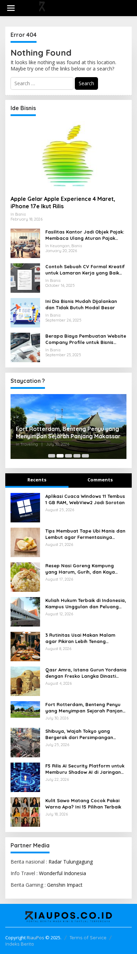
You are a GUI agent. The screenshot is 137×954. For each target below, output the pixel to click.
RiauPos (35, 937)
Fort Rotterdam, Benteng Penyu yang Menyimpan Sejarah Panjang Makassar (68, 432)
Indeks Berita (19, 944)
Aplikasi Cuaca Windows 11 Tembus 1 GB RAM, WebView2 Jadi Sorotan (85, 499)
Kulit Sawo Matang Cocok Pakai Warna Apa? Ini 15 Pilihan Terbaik (83, 804)
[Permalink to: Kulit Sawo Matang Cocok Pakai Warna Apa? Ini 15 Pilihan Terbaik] (25, 811)
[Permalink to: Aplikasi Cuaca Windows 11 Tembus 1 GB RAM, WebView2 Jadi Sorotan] (25, 507)
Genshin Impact (65, 884)
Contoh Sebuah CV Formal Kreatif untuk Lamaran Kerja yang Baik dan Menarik (85, 270)
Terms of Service (88, 937)
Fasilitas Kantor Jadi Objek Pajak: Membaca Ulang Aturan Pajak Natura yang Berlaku (84, 235)
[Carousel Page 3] (68, 456)
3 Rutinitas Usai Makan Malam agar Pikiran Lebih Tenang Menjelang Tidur (80, 638)
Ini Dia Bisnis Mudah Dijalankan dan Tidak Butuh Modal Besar (81, 304)
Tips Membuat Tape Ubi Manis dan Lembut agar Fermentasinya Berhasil (85, 534)
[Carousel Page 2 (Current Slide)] (60, 456)
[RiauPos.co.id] (70, 7)
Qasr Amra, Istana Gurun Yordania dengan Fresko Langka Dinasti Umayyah (85, 673)
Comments (100, 479)
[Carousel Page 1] (51, 456)
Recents (36, 479)
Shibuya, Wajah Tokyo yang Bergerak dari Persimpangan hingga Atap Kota (79, 734)
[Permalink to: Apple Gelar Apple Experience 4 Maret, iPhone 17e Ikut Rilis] (68, 155)
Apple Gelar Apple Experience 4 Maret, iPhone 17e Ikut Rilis (63, 202)
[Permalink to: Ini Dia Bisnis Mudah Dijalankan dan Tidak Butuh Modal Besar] (25, 312)
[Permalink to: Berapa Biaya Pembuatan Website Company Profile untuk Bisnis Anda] (25, 347)
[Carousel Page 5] (85, 456)
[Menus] (11, 8)
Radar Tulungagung (70, 861)
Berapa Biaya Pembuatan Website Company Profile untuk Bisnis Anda (85, 339)
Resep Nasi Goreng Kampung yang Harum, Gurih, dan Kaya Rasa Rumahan (80, 569)
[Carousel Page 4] (76, 456)
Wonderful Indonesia (62, 873)
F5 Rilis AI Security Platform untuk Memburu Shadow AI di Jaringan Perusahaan (84, 769)
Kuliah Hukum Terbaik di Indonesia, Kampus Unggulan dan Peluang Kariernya (85, 603)
